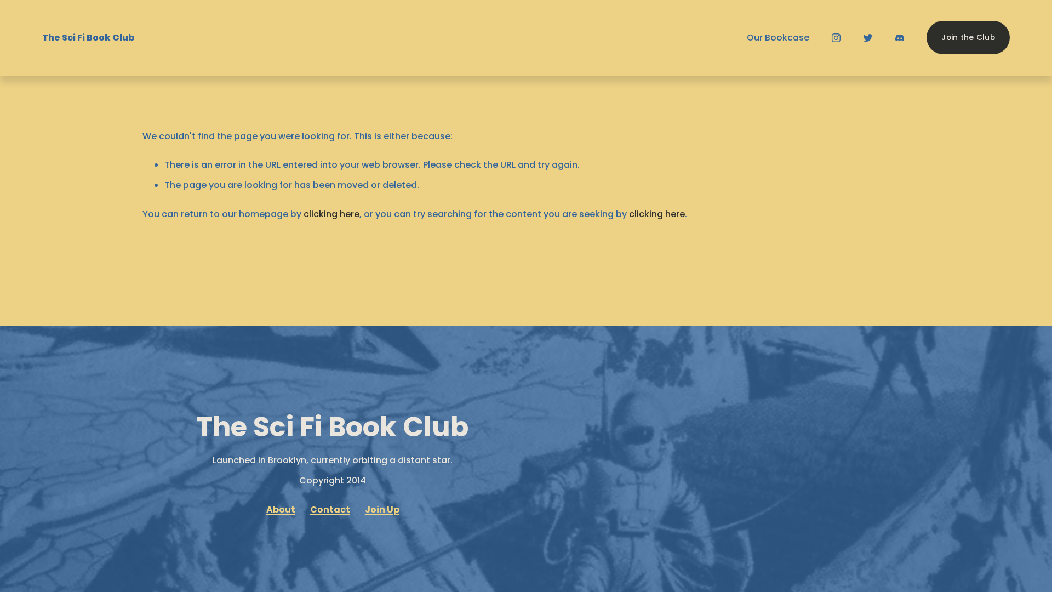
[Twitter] (867, 37)
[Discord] (899, 37)
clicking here (331, 214)
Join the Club (968, 37)
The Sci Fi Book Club (88, 37)
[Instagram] (836, 37)
